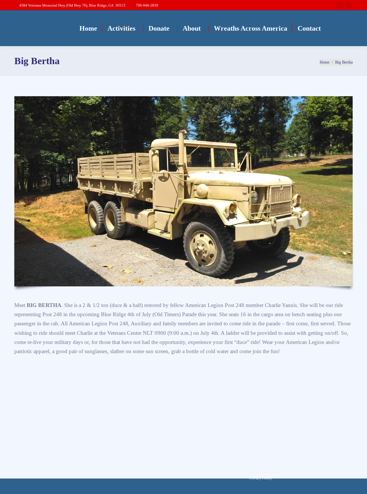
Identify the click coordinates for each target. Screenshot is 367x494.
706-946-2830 (147, 5)
